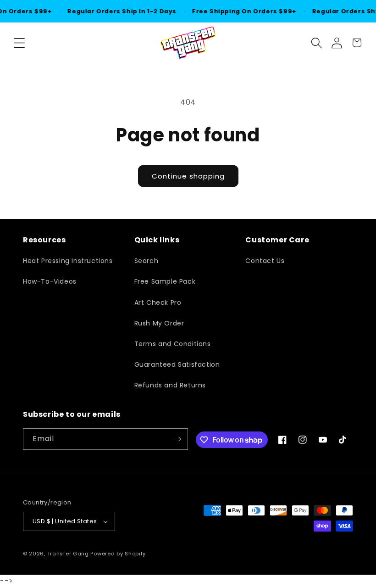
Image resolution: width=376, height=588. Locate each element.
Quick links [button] (157, 240)
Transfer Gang (68, 553)
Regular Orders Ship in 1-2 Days (120, 11)
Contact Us (264, 260)
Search (146, 260)
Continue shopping (188, 176)
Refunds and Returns (170, 385)
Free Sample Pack (165, 281)
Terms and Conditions (172, 343)
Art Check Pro (158, 302)
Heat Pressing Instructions (68, 260)
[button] (19, 43)
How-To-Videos (50, 281)
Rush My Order (159, 323)
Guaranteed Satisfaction (177, 364)
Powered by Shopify (118, 553)
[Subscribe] (177, 439)
